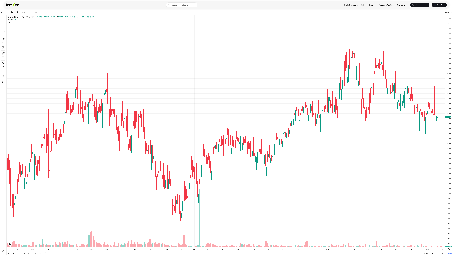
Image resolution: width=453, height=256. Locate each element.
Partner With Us (385, 5)
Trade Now (440, 5)
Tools (362, 5)
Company (401, 5)
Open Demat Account (419, 5)
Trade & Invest (350, 5)
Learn (371, 5)
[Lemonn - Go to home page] (12, 4)
